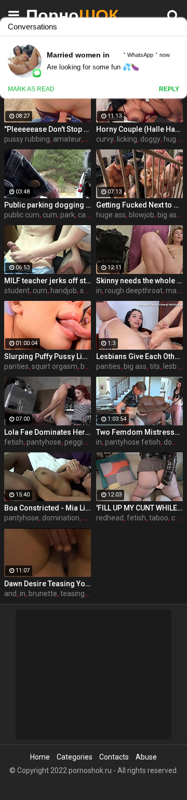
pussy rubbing (27, 139)
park (67, 215)
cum (50, 215)
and (10, 593)
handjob (63, 290)
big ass (168, 215)
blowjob (141, 215)
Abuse (146, 757)
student (17, 290)
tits (155, 366)
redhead (110, 518)
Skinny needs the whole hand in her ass (139, 281)
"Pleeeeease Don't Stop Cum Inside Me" (47, 129)
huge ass (111, 215)
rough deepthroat (134, 290)
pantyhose (43, 442)
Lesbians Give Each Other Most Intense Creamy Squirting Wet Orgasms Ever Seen (139, 356)
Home (40, 757)
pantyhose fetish (133, 442)
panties (16, 366)
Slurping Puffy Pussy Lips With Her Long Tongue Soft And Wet (47, 356)
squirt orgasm (54, 366)
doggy (150, 139)
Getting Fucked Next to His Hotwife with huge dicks (139, 205)
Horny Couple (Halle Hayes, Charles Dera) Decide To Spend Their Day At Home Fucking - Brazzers (139, 129)
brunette (43, 593)
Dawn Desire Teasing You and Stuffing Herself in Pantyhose (47, 584)
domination (60, 518)
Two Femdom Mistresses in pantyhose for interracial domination (139, 432)
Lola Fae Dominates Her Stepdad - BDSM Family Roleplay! (47, 432)
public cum (21, 215)
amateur (67, 139)
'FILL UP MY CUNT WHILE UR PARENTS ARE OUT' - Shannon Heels (139, 508)
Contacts (114, 757)
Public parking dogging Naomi (47, 205)
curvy (105, 139)
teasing (72, 593)
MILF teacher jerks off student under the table (47, 281)
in (99, 290)
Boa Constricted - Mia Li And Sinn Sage (47, 508)
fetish (13, 442)
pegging (77, 442)
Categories (74, 757)
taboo (158, 518)
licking (127, 139)
